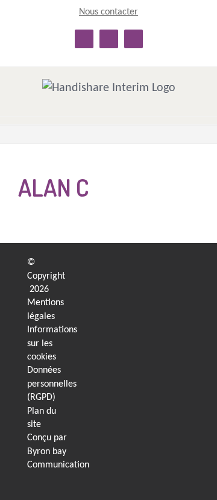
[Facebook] (168, 289)
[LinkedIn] (168, 265)
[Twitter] (168, 312)
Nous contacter (108, 12)
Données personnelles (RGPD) (52, 384)
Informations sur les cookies (52, 343)
